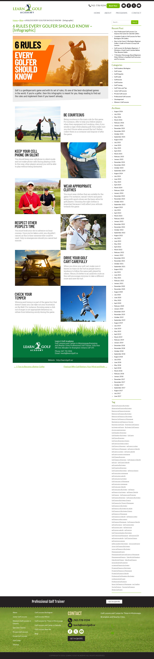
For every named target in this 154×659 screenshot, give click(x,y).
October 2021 (118, 264)
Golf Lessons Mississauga (119, 522)
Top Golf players (116, 587)
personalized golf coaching (120, 562)
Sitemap (16, 645)
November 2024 (119, 165)
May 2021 (117, 278)
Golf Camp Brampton (118, 438)
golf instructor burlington (119, 478)
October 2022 (118, 230)
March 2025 (118, 154)
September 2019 (119, 320)
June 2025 (117, 145)
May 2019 (117, 331)
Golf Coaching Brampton (119, 468)
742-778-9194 (98, 6)
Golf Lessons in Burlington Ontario (122, 511)
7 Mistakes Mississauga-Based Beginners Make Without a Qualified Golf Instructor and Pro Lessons (127, 57)
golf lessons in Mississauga (119, 514)
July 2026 (117, 114)
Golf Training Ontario (130, 538)
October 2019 (118, 317)
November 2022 (119, 227)
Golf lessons (118, 80)
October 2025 (118, 134)
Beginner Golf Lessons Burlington (121, 413)
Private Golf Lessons (20, 632)
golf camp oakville (129, 451)
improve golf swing (134, 543)
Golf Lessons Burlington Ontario (121, 500)
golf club (114, 462)
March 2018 (118, 371)
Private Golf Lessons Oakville (120, 573)
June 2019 (117, 328)
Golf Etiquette (118, 74)
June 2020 (117, 297)
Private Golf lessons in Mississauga (122, 570)
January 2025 (118, 159)
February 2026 (119, 123)
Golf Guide (117, 77)
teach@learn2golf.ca (84, 625)
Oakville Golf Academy (133, 557)
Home (97, 13)
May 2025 (117, 148)
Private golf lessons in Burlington (121, 568)
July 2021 (117, 272)
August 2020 (118, 292)
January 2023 (118, 221)
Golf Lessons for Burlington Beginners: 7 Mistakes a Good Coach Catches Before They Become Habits (127, 50)
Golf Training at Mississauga (120, 535)
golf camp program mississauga (121, 454)
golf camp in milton (132, 446)
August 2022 (118, 235)
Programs (121, 13)
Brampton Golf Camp (118, 424)
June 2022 (117, 241)
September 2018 (119, 354)
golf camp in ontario (117, 451)
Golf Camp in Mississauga (119, 449)
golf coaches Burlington (119, 465)
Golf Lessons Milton (42, 617)
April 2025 (117, 151)
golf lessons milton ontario (119, 519)
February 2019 (119, 340)
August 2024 (118, 173)
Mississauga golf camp (118, 552)
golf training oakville (118, 538)
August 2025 (118, 140)
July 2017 (117, 393)
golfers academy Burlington (120, 543)
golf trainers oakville (118, 530)
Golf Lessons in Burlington (119, 506)
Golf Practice (118, 82)
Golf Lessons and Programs (128, 495)
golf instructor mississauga (119, 484)
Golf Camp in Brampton (119, 446)
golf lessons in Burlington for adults (122, 508)
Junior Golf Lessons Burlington (121, 546)
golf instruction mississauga (120, 473)
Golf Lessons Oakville (133, 522)
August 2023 (118, 207)
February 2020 (119, 306)
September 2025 (119, 137)
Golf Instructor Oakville (119, 487)
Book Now (113, 6)
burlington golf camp (118, 427)
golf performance (117, 524)
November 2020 (119, 289)
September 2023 (119, 204)
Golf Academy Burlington (122, 68)
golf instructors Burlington (119, 489)
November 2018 (119, 348)
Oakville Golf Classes (118, 560)
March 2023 (118, 216)
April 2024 (117, 185)
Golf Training (118, 85)
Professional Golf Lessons (122, 96)
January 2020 (118, 309)
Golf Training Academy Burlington (122, 533)
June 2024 (117, 179)
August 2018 (118, 357)
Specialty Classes (19, 628)
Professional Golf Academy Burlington (123, 576)
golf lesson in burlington (119, 492)
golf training (128, 530)
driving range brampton (119, 430)
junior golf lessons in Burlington (121, 549)
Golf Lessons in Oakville (119, 516)
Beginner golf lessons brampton (121, 411)
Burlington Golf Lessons (132, 427)
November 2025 (119, 131)
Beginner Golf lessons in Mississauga (122, 419)
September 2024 (119, 171)
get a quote (76, 638)
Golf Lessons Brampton (118, 497)
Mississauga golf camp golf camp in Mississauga (125, 554)
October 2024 (118, 168)
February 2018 (119, 374)
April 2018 (117, 368)
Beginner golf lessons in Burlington (122, 416)
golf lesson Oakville (132, 492)
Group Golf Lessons (20, 636)
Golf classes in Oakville (134, 459)
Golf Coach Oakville (123, 462)
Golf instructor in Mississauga (120, 481)
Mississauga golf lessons (119, 557)
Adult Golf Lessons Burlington (120, 405)
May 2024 (117, 182)
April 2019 (117, 334)
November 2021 (119, 261)
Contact (136, 13)
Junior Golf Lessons (120, 91)
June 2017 (117, 396)
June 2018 (117, 362)
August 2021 (118, 269)
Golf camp (131, 435)
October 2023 (118, 202)
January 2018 (118, 376)
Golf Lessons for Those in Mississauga (123, 503)
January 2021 (118, 283)
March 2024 (118, 187)
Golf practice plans (128, 524)
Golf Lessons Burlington (133, 497)
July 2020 (117, 295)
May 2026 (117, 117)
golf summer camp (117, 527)
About (108, 13)
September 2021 (119, 266)
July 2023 (117, 210)
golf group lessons (133, 470)
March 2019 (118, 337)
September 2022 (119, 233)
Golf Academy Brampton (119, 432)
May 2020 (117, 300)
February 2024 (119, 190)
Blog (21, 20)
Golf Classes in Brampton (119, 459)
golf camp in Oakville (134, 449)
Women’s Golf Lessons (121, 102)
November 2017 (119, 382)
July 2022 (117, 238)
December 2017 (119, 379)
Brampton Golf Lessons (132, 424)
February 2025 (119, 156)
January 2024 (118, 193)
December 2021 (119, 258)
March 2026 (118, 120)
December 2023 (119, 196)
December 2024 (119, 162)
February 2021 (119, 281)
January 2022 (118, 255)
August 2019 (118, 323)
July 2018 (117, 359)
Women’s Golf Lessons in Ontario (22, 622)
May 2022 (117, 244)
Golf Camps (118, 71)
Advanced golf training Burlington (122, 408)
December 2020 (119, 286)
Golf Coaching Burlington (119, 470)
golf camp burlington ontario (120, 443)
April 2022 (117, 247)
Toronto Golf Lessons (128, 587)
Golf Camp (17, 640)
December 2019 (119, 312)
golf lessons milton (131, 516)
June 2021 (117, 275)
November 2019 (119, 314)
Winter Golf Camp (117, 589)
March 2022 (118, 249)
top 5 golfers (136, 584)
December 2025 (119, 128)
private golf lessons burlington (120, 565)
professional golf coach (118, 579)
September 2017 (119, 388)
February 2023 (119, 218)
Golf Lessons (115, 495)
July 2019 (117, 326)
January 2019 (118, 343)
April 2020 (117, 303)
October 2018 (118, 351)
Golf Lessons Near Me (43, 629)
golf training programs (118, 541)
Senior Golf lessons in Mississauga (121, 584)
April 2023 (117, 213)
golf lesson (131, 489)
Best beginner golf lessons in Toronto (122, 422)
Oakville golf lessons (131, 560)
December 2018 (119, 345)
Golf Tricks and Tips (120, 88)
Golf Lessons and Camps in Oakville (48, 625)
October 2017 (118, 385)
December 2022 (119, 224)
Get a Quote (114, 602)
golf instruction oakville (118, 476)
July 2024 (117, 176)
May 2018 (117, 365)
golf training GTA (134, 535)
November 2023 (119, 199)
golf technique (127, 527)
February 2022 (119, 252)
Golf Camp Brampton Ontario (120, 441)
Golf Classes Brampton (118, 457)
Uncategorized (119, 99)
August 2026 (118, 111)
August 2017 (118, 390)
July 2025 (117, 142)
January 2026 (118, 125)
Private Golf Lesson (120, 94)
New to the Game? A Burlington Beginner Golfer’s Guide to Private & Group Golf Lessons (127, 43)
